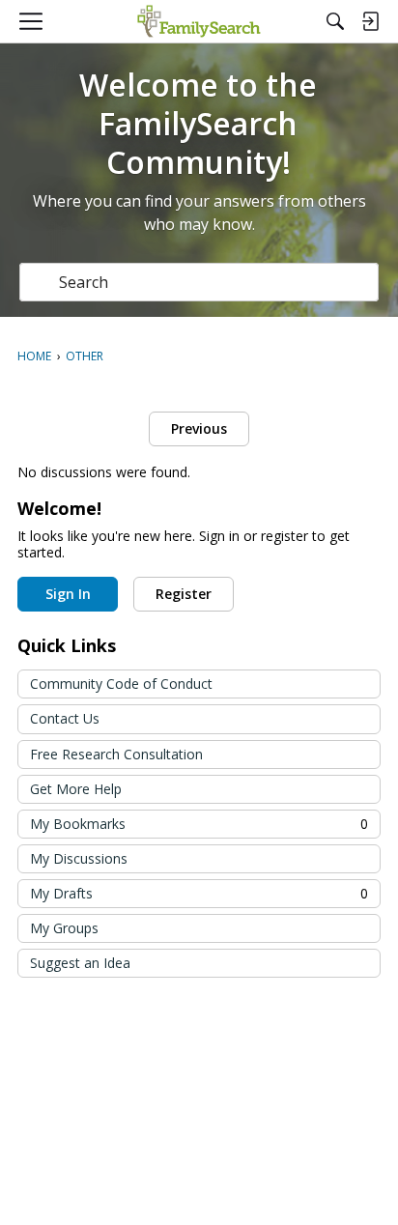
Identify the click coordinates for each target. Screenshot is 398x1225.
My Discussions (79, 858)
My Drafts (199, 893)
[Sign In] (370, 21)
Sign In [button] (68, 593)
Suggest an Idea (80, 963)
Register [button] (184, 593)
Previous (199, 428)
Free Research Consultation (116, 754)
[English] (198, 21)
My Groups (64, 928)
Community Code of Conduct (121, 683)
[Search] (335, 21)
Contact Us (65, 718)
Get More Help (76, 789)
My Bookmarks (199, 823)
